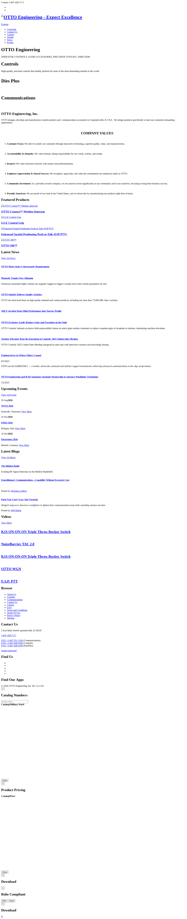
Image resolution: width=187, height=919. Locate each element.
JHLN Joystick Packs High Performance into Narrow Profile (31, 311)
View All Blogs (8, 457)
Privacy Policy (13, 615)
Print (4, 901)
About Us (11, 594)
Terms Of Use (13, 613)
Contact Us (12, 32)
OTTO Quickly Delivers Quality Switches (21, 294)
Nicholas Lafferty (19, 491)
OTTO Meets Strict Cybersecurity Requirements (25, 266)
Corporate (11, 29)
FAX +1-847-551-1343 (12, 640)
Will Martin (16, 510)
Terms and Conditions (17, 610)
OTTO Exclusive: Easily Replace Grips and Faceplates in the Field (34, 322)
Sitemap (10, 618)
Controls (5, 74)
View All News (8, 258)
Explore (4, 24)
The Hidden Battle (10, 466)
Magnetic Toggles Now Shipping (17, 278)
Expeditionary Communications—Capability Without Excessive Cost (35, 480)
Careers (10, 34)
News (9, 40)
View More (26, 411)
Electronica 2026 (9, 439)
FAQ (9, 607)
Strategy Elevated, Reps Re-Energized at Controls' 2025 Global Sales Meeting (39, 339)
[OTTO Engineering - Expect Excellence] (41, 17)
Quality (10, 37)
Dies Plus (5, 90)
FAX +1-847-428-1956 (12, 643)
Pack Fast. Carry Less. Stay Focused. (19, 499)
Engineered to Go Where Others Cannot (21, 355)
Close (4, 780)
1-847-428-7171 (8, 635)
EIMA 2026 (7, 422)
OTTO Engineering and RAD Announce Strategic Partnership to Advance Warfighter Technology (49, 377)
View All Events (8, 395)
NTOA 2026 (7, 406)
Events (10, 42)
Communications (9, 107)
